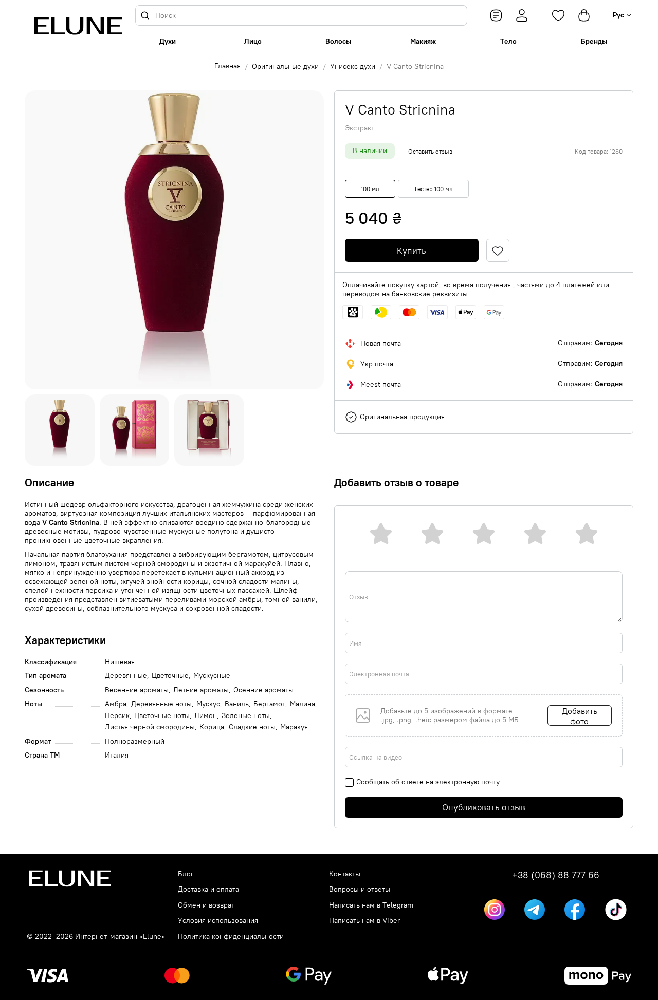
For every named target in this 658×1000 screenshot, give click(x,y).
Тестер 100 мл (433, 189)
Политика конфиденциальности (231, 936)
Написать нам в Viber (364, 920)
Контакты (344, 874)
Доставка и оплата (208, 889)
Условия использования (218, 920)
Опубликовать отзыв (483, 807)
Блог (186, 874)
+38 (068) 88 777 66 (555, 875)
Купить (411, 250)
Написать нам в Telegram (371, 905)
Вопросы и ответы (359, 889)
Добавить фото (579, 716)
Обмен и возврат (206, 905)
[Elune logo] (78, 26)
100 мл (370, 189)
